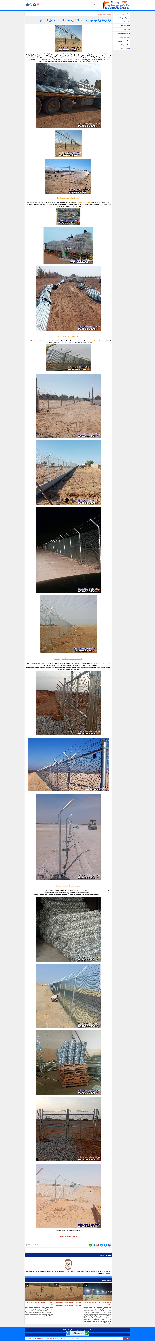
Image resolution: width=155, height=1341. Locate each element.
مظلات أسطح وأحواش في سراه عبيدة (95, 1338)
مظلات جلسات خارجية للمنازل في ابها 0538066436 (123, 1338)
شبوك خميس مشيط (75, 663)
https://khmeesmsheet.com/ (68, 1236)
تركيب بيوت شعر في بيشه (73, 1338)
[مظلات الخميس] (68, 1270)
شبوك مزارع (101, 14)
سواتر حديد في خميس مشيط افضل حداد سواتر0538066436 (46, 1338)
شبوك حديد (103, 663)
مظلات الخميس (105, 1255)
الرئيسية (108, 14)
